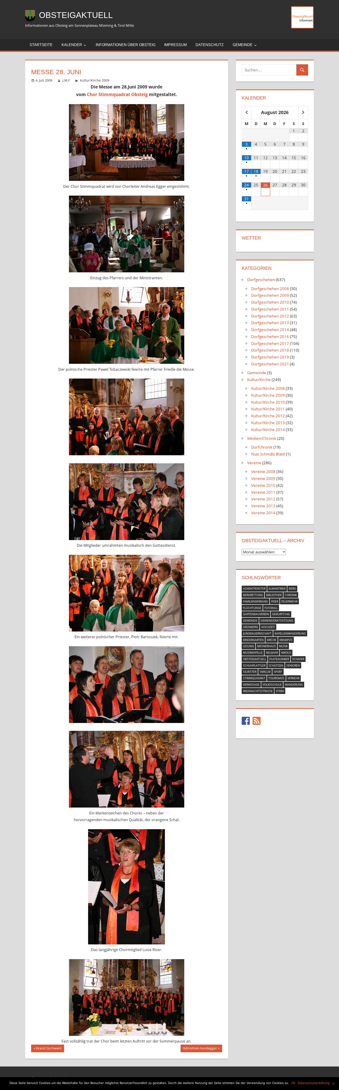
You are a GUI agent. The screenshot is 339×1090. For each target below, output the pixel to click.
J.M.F (66, 80)
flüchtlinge (252, 608)
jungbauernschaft (257, 633)
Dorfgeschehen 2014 (270, 329)
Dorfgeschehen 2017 (270, 343)
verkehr (293, 678)
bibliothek (274, 595)
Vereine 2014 (263, 512)
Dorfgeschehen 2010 (270, 302)
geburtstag (281, 614)
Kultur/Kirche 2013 (268, 422)
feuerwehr (289, 601)
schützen (276, 665)
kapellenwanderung (290, 633)
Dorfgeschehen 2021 (270, 364)
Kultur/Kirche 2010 (268, 402)
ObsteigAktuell (76, 15)
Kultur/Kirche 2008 (268, 388)
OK (293, 1083)
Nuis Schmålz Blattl (268, 454)
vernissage (251, 685)
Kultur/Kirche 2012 (268, 415)
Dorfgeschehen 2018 (270, 350)
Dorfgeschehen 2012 (270, 316)
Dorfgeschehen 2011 (270, 309)
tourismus (276, 678)
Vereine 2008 (263, 471)
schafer (298, 659)
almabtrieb (277, 589)
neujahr (272, 653)
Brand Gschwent (49, 1049)
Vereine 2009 (263, 478)
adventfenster (254, 589)
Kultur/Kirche (259, 379)
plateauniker (279, 659)
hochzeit (268, 627)
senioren (293, 665)
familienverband (255, 601)
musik (283, 646)
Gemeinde (243, 45)
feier (274, 601)
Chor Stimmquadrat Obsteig (117, 94)
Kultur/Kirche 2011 (268, 408)
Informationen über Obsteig (125, 45)
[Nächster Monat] (303, 112)
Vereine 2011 (263, 492)
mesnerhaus (266, 646)
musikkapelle (253, 653)
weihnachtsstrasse (258, 691)
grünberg (250, 627)
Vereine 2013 (263, 505)
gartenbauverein (256, 614)
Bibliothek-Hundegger (200, 1049)
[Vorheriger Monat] (246, 112)
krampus (286, 640)
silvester (249, 672)
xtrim (280, 691)
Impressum (175, 45)
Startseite (41, 45)
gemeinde (250, 621)
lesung (248, 646)
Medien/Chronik (261, 438)
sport (278, 672)
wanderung (294, 685)
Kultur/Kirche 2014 (268, 429)
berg (292, 589)
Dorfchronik (262, 447)
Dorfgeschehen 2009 (270, 295)
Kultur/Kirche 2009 (94, 80)
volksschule (272, 685)
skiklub (265, 672)
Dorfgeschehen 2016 (270, 336)
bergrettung (253, 595)
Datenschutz (210, 45)
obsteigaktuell (254, 659)
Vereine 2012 (263, 499)
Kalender (72, 45)
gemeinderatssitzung (277, 621)
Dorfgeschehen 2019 (270, 357)
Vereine (254, 462)
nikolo (286, 653)
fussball (271, 608)
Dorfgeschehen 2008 (270, 288)
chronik (291, 595)
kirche (271, 640)
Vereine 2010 (263, 485)
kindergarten (253, 640)
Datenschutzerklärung (314, 1083)
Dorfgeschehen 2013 (270, 322)
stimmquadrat (254, 678)
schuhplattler (254, 665)
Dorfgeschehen (261, 279)
